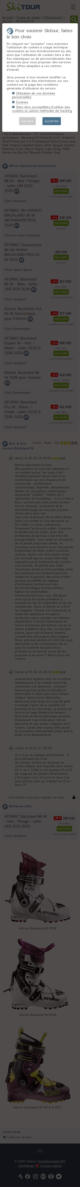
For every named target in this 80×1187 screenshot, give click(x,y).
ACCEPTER (51, 121)
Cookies (22, 102)
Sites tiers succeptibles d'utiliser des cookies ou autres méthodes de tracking (42, 109)
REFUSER (27, 121)
